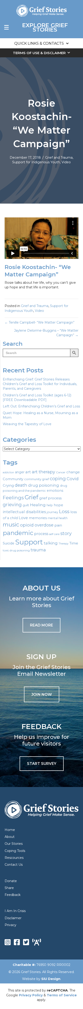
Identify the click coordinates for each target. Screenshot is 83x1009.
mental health (58, 518)
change (73, 472)
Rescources (14, 858)
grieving (12, 504)
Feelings (13, 497)
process (41, 534)
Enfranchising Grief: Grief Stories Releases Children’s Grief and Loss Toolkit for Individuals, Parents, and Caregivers (40, 384)
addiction (8, 472)
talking (51, 543)
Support (29, 542)
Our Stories (14, 844)
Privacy (10, 925)
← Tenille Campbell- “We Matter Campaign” (39, 322)
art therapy (43, 471)
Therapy (63, 543)
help (50, 505)
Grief (31, 497)
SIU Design (50, 979)
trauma (38, 550)
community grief (36, 479)
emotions (55, 490)
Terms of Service (62, 995)
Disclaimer (13, 918)
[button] (41, 694)
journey (52, 512)
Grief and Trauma (59, 157)
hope (58, 505)
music (11, 524)
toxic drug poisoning (16, 550)
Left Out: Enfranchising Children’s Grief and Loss (41, 406)
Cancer (60, 472)
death (21, 485)
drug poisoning (43, 485)
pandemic (18, 532)
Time (73, 543)
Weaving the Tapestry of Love (27, 424)
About (10, 837)
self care (54, 534)
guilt (26, 505)
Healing (38, 504)
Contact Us (14, 865)
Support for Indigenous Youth (36, 162)
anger (19, 472)
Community (13, 479)
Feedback (13, 895)
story (66, 533)
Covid (73, 478)
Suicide (8, 543)
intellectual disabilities (24, 511)
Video (66, 162)
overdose (44, 525)
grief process (50, 498)
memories (38, 518)
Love (23, 517)
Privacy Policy (31, 995)
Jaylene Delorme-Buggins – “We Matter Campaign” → (46, 332)
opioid (27, 525)
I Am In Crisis (15, 911)
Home (10, 830)
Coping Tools (15, 851)
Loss (64, 511)
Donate (11, 881)
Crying (8, 485)
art (28, 471)
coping (58, 478)
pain (58, 525)
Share (9, 888)
